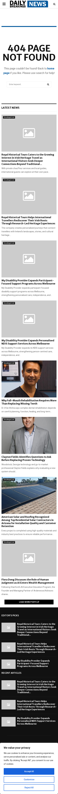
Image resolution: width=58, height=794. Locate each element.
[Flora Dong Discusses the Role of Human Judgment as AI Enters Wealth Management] (29, 558)
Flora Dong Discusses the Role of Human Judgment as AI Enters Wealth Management (27, 581)
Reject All (29, 787)
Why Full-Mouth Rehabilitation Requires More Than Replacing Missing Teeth (29, 402)
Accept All (29, 771)
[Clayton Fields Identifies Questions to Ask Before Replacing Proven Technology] (29, 435)
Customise (29, 779)
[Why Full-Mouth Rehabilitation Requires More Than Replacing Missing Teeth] (29, 378)
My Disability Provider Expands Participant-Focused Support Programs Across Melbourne (28, 282)
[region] (29, 768)
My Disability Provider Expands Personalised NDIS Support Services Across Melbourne (27, 342)
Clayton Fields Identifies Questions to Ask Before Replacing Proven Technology (26, 458)
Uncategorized (9, 117)
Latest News (10, 107)
